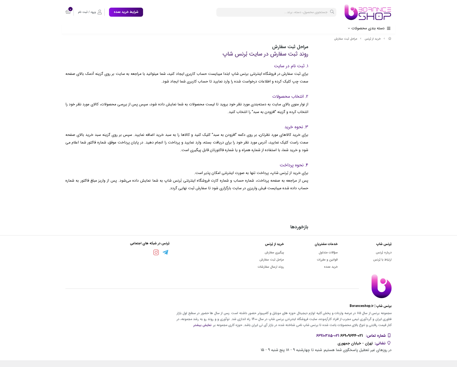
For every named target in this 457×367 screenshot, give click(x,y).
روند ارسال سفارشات (271, 266)
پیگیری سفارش (274, 252)
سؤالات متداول (328, 252)
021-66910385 (327, 336)
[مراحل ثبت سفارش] (228, 286)
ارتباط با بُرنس (382, 259)
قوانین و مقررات (327, 259)
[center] (332, 12)
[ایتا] (147, 253)
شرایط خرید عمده (126, 12)
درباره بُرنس (384, 252)
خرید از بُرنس (373, 38)
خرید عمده (331, 266)
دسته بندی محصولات (368, 28)
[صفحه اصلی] (390, 38)
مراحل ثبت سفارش (345, 38)
